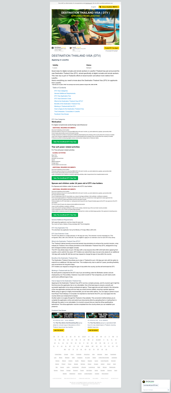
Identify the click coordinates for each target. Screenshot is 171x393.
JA (66, 336)
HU (67, 343)
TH (58, 336)
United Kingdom (88, 373)
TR (115, 339)
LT (108, 343)
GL (66, 346)
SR (100, 343)
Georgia (76, 364)
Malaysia (67, 357)
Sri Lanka (87, 357)
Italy (57, 367)
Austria (76, 360)
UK (55, 343)
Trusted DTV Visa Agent (111, 48)
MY (64, 339)
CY (74, 346)
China (72, 354)
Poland (62, 370)
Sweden (65, 373)
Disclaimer (95, 378)
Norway (56, 370)
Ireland (108, 364)
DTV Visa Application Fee (62, 96)
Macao (60, 357)
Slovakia (103, 370)
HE (82, 346)
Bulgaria (90, 360)
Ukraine (80, 373)
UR (84, 339)
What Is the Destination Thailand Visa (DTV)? (68, 101)
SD (106, 349)
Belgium (83, 360)
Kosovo (62, 367)
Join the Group (58, 330)
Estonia (57, 364)
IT (103, 339)
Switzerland (72, 373)
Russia (82, 370)
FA (78, 346)
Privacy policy (104, 378)
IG (108, 346)
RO (71, 343)
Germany (83, 364)
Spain (115, 370)
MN (88, 339)
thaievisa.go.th (88, 3)
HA (97, 346)
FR (75, 336)
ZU (101, 346)
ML (81, 349)
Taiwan (94, 357)
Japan (106, 354)
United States (58, 354)
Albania (64, 360)
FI (83, 343)
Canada (66, 354)
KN (85, 349)
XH (113, 346)
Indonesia (99, 354)
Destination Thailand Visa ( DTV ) (85, 12)
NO (87, 343)
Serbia (96, 370)
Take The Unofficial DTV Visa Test (64, 142)
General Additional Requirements (64, 93)
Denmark (113, 360)
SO (69, 349)
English (93, 7)
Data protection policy (70, 378)
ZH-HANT (98, 339)
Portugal (68, 370)
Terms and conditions (84, 378)
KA (68, 339)
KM (59, 339)
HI (88, 336)
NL (107, 339)
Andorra (70, 360)
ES (93, 336)
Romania (75, 370)
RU (62, 336)
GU (89, 349)
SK (92, 343)
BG (104, 343)
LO (105, 336)
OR (98, 349)
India (93, 354)
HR (96, 343)
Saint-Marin (89, 370)
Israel (114, 364)
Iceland (102, 364)
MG (65, 349)
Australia (97, 373)
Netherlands (112, 367)
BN (101, 336)
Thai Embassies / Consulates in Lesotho (67, 111)
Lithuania (83, 367)
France (69, 364)
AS (102, 349)
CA (61, 346)
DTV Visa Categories (61, 91)
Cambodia (78, 354)
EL (59, 343)
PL (111, 339)
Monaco (105, 367)
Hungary (96, 364)
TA (73, 349)
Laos (55, 357)
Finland (63, 364)
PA (93, 349)
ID (117, 336)
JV (92, 339)
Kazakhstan (113, 354)
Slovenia (109, 370)
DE (70, 336)
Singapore (79, 357)
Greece (89, 364)
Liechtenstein (75, 367)
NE (76, 339)
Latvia (68, 367)
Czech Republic (104, 360)
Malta (98, 367)
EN (54, 336)
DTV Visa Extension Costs (62, 98)
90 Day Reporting (57, 378)
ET (116, 343)
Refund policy (114, 378)
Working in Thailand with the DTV (65, 106)
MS (113, 336)
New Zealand (105, 373)
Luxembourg (92, 367)
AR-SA (87, 346)
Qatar (73, 357)
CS (63, 343)
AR (97, 336)
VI (109, 336)
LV (112, 343)
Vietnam (57, 360)
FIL (55, 339)
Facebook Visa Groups (61, 114)
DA (80, 343)
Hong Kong (87, 354)
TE (77, 349)
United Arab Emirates (104, 357)
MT (70, 346)
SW (92, 346)
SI (80, 339)
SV (75, 343)
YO (105, 346)
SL (54, 346)
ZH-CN (84, 336)
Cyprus (96, 360)
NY (117, 346)
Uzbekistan (114, 357)
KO (79, 336)
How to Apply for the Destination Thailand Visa (69, 109)
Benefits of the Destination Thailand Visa (67, 104)
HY (72, 339)
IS (57, 346)
